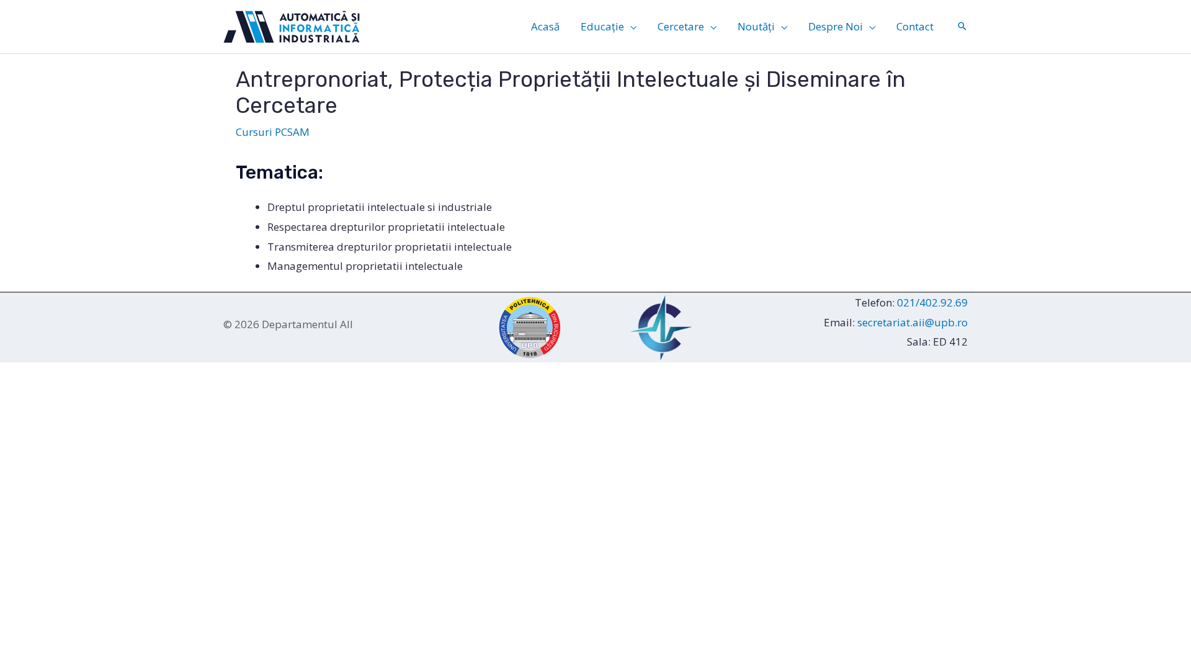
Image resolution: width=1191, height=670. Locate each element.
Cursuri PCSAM (273, 132)
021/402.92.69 (932, 302)
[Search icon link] (962, 26)
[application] (630, 26)
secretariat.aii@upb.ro (912, 322)
